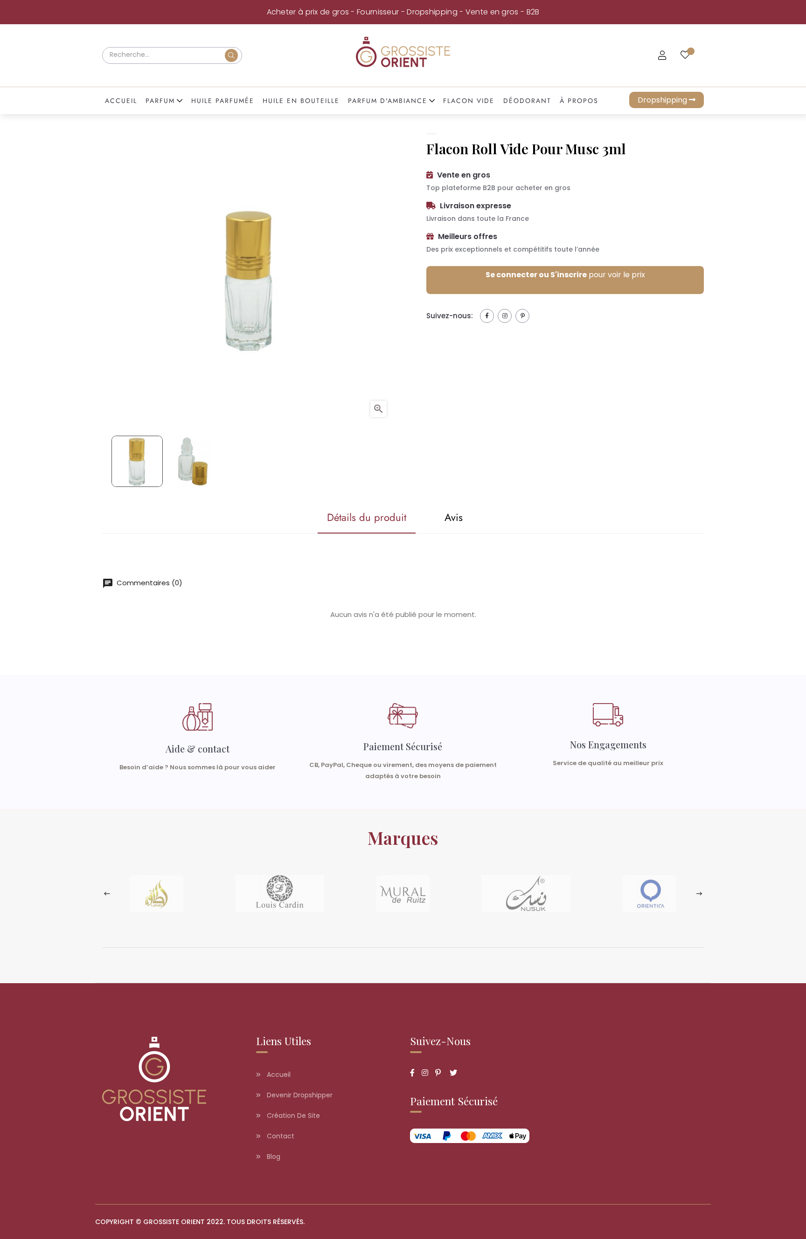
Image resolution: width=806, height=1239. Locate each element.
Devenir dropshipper (299, 1095)
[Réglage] (662, 55)
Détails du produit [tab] (366, 517)
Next (699, 893)
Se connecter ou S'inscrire (536, 274)
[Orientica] (649, 893)
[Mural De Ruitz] (403, 893)
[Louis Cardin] (280, 893)
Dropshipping (663, 100)
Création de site (292, 1115)
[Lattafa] (156, 893)
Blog (272, 1156)
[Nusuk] (526, 893)
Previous (106, 893)
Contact (279, 1136)
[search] (231, 55)
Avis (454, 517)
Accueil (278, 1074)
